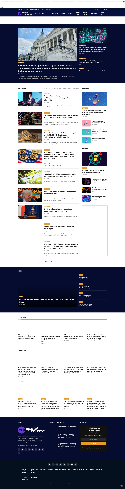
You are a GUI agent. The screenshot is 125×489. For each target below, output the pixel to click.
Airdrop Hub (102, 13)
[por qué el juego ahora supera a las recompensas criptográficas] (94, 159)
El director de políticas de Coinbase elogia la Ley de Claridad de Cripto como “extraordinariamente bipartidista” (60, 135)
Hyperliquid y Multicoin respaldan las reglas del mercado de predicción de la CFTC (60, 175)
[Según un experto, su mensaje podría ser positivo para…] (30, 230)
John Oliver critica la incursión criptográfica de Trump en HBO (60, 193)
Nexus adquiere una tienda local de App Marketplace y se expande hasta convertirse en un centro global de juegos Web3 (99, 197)
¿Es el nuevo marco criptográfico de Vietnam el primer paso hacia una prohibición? (49, 370)
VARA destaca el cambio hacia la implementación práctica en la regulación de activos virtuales (96, 370)
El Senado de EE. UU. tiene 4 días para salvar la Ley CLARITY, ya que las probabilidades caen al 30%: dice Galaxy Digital (61, 246)
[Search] (109, 13)
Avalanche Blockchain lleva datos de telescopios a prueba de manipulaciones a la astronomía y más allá (96, 337)
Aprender (70, 13)
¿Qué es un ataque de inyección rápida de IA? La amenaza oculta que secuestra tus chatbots (99, 122)
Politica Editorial (85, 13)
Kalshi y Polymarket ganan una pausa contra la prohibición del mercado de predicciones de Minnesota (61, 98)
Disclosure (26, 9)
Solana (24, 475)
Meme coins (76, 88)
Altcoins (56, 88)
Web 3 (21, 296)
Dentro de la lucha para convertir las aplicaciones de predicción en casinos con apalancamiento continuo (27, 404)
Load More (47, 261)
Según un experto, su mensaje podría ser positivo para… (59, 228)
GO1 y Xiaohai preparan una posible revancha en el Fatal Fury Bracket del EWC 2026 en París (99, 188)
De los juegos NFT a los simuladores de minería (92, 71)
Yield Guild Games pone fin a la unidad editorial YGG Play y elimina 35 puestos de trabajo (99, 180)
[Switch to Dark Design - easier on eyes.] (107, 13)
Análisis (63, 13)
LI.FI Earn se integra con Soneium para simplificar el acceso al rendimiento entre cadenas (26, 337)
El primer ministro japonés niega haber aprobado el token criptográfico (58, 210)
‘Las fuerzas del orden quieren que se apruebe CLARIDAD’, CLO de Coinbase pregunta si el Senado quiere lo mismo (74, 370)
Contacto (20, 9)
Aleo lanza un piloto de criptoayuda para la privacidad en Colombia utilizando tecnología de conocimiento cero (50, 338)
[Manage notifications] (121, 486)
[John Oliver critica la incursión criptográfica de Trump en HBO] (30, 195)
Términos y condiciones (46, 9)
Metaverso (48, 88)
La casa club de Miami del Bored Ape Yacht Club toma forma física (46, 300)
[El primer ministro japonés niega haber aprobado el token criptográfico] (30, 212)
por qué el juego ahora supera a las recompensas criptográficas (93, 171)
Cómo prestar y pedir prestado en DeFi (85, 296)
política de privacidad (34, 9)
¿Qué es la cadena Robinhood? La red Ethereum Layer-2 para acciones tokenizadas (94, 112)
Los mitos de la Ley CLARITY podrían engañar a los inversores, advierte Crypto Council (93, 61)
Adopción (70, 88)
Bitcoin (60, 88)
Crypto (36, 13)
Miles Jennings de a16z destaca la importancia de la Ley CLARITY (67, 427)
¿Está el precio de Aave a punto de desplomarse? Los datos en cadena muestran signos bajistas (74, 404)
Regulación (55, 13)
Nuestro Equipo (78, 13)
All (44, 88)
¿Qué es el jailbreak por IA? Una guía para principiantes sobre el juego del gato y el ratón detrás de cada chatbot (99, 130)
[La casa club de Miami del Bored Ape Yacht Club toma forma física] (47, 290)
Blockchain (45, 13)
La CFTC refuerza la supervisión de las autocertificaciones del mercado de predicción (66, 436)
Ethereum (65, 88)
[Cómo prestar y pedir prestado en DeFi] (101, 295)
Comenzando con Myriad (98, 138)
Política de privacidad (96, 448)
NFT (52, 88)
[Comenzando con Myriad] (86, 140)
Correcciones (93, 13)
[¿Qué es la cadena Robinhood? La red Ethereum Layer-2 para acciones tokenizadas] (94, 99)
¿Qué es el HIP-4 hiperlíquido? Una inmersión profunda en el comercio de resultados (86, 278)
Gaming (81, 68)
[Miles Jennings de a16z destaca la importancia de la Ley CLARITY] (53, 428)
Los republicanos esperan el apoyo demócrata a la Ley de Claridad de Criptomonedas (61, 116)
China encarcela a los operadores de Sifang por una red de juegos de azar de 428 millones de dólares (67, 445)
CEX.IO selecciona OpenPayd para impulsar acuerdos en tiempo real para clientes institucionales (86, 287)
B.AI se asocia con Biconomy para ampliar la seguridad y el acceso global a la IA (73, 336)
